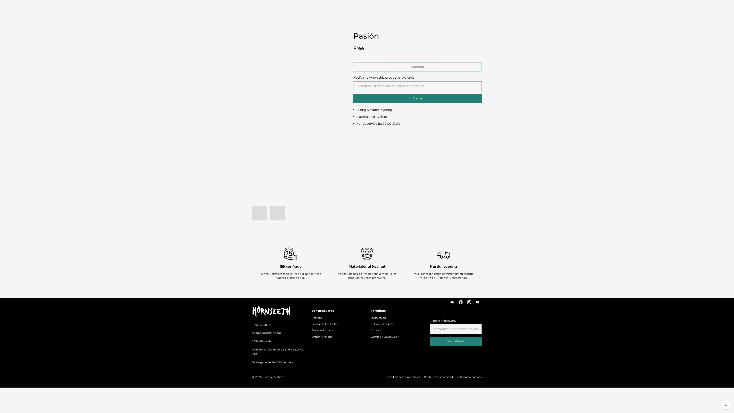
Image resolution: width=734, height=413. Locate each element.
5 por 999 (301, 7)
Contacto (377, 330)
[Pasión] (295, 74)
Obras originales (367, 7)
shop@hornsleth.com (266, 333)
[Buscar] (680, 7)
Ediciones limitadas (338, 7)
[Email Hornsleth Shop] (452, 302)
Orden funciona (393, 7)
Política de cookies (469, 377)
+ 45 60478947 (262, 325)
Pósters (315, 7)
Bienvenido (378, 318)
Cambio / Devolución (385, 336)
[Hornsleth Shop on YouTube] (477, 302)
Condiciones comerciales (403, 377)
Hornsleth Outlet (420, 7)
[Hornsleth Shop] (25, 8)
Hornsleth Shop (272, 377)
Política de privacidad (438, 377)
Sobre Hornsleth (382, 324)
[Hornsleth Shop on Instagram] (469, 302)
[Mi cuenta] (690, 7)
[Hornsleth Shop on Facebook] (460, 302)
